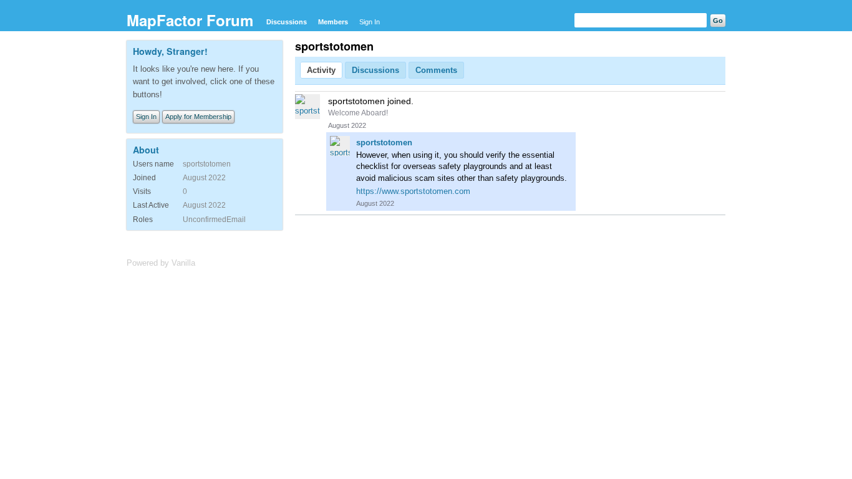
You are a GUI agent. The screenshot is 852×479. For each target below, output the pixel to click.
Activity (321, 70)
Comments (436, 70)
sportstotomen (384, 142)
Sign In (369, 22)
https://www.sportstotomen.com (413, 191)
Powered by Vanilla (161, 263)
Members (333, 22)
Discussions (286, 22)
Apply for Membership (198, 116)
